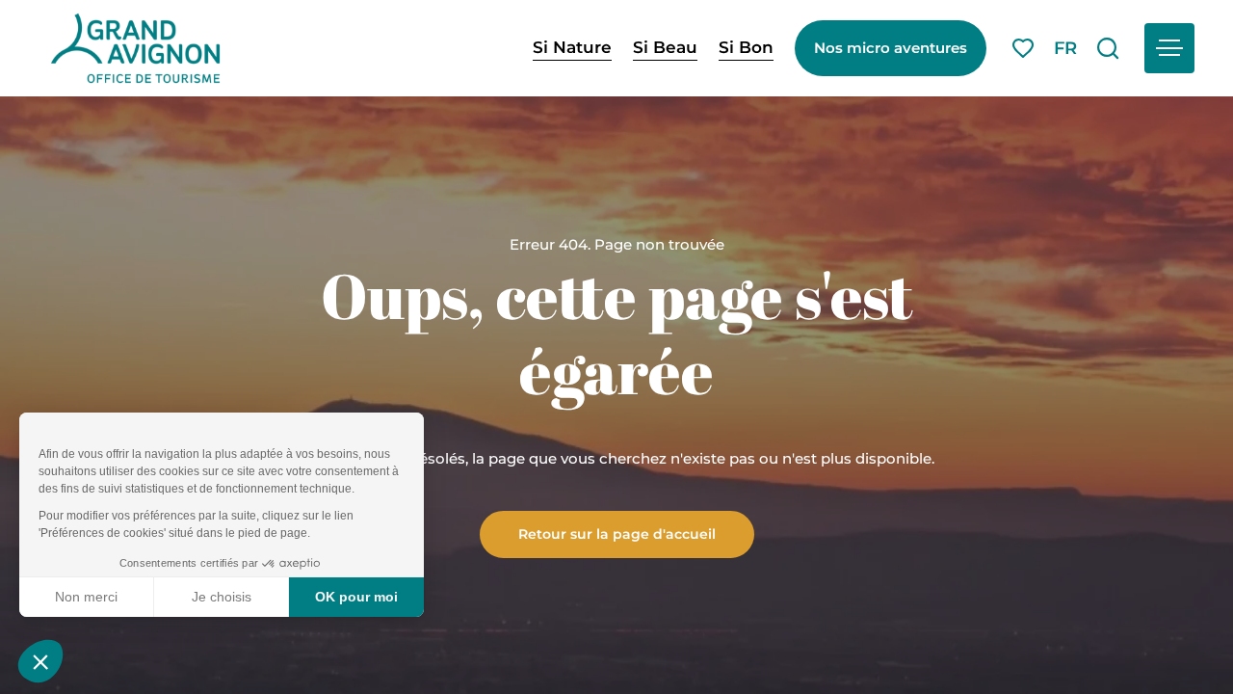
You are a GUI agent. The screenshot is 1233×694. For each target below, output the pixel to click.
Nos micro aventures (890, 48)
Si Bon (746, 47)
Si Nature (572, 47)
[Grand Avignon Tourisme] (135, 48)
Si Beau (665, 47)
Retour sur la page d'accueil (617, 533)
